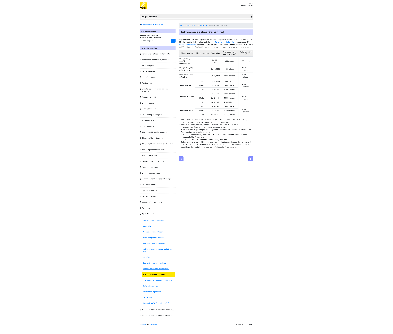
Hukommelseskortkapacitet (154, 274)
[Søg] (173, 41)
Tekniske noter (202, 25)
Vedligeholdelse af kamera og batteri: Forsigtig (157, 250)
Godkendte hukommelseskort (154, 263)
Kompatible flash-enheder (153, 232)
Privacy (143, 324)
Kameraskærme (149, 226)
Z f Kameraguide (189, 25)
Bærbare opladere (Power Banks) (156, 269)
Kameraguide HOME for (152, 25)
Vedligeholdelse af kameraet (154, 243)
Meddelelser (147, 297)
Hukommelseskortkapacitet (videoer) (157, 280)
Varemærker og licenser (152, 292)
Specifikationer (148, 257)
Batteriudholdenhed (150, 286)
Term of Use (153, 324)
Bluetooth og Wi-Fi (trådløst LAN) (156, 303)
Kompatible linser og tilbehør (154, 220)
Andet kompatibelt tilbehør (153, 238)
